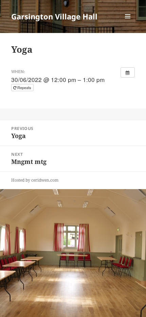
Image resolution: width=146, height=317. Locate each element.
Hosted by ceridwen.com (34, 180)
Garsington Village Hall (54, 16)
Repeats (24, 87)
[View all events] (128, 72)
